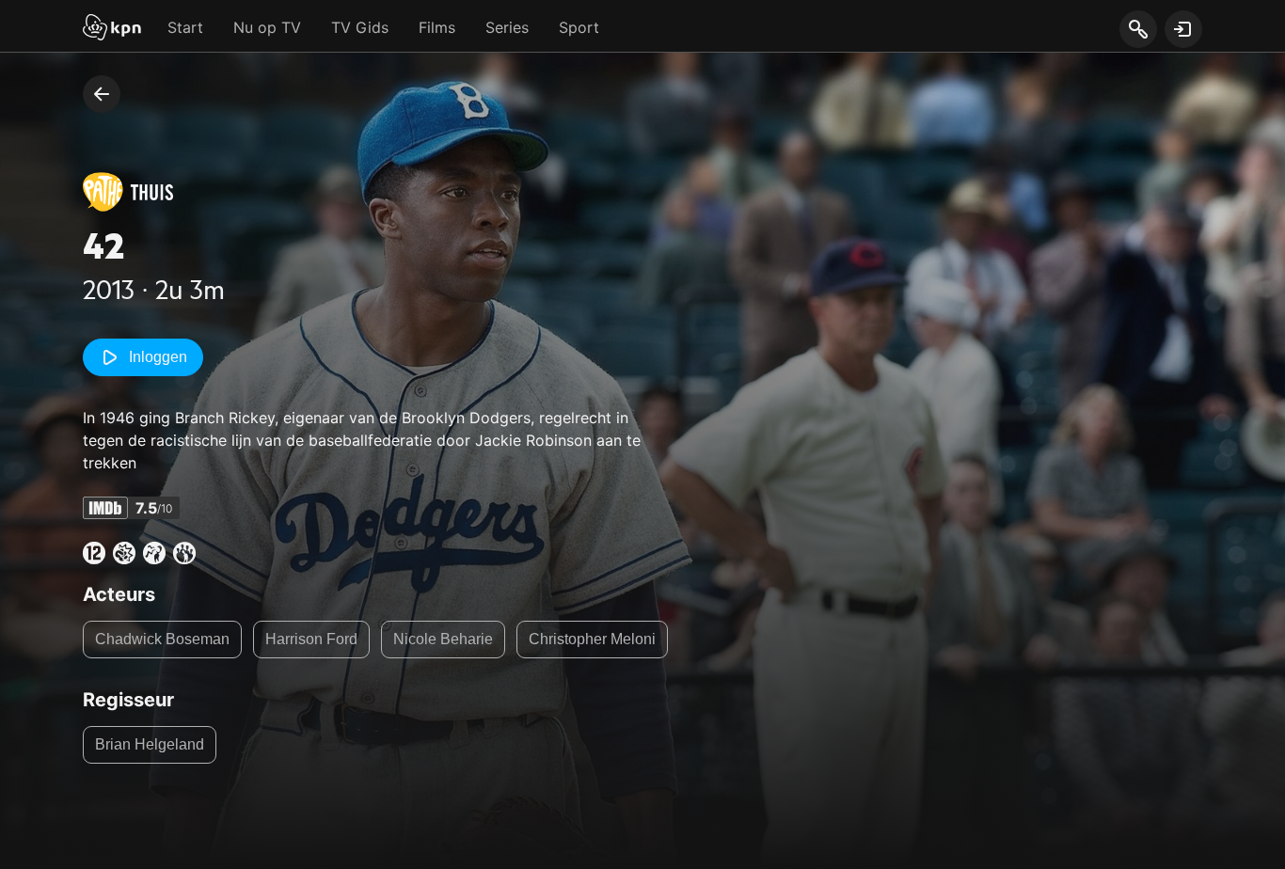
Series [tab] (507, 27)
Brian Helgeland (149, 744)
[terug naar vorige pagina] (101, 94)
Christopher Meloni (592, 639)
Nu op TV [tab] (267, 27)
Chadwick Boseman (162, 639)
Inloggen (158, 357)
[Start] (112, 29)
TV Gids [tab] (360, 27)
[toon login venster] (1183, 29)
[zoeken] (1137, 30)
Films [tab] (437, 27)
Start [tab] (185, 27)
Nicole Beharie (443, 639)
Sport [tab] (579, 27)
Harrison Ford (311, 639)
